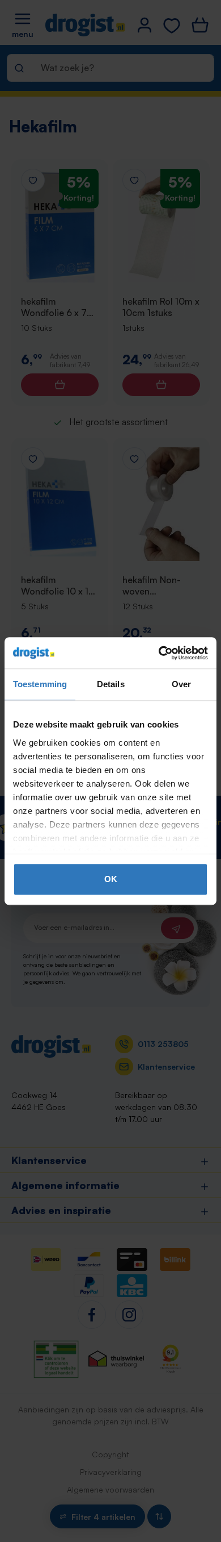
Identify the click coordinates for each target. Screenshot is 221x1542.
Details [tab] (111, 684)
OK (110, 879)
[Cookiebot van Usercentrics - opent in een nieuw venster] (159, 653)
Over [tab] (181, 684)
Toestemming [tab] (40, 684)
